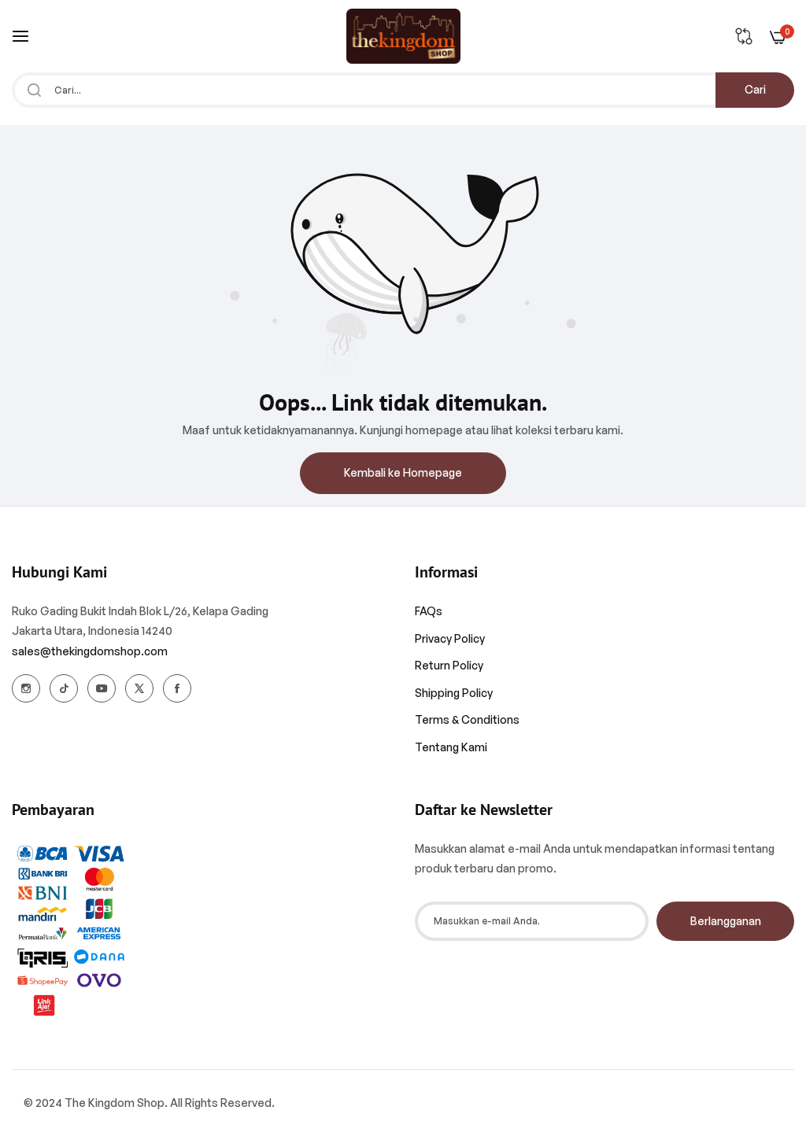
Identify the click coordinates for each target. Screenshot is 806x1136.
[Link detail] (26, 688)
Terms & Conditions (467, 719)
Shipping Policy (454, 692)
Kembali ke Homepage (403, 472)
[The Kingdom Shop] (403, 36)
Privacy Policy (450, 638)
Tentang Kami (451, 747)
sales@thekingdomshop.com (90, 651)
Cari (755, 89)
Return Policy (449, 665)
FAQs (428, 611)
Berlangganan (725, 921)
